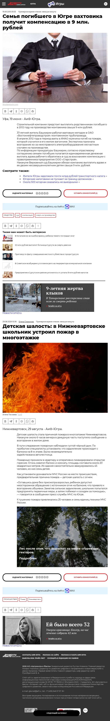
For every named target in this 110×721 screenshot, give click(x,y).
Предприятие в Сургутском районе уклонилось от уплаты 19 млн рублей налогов (51, 273)
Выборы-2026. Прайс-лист (33, 658)
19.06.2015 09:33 (9, 12)
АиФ (20, 414)
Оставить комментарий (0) (86, 193)
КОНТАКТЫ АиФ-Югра (31, 655)
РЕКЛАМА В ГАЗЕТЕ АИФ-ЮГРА (73, 655)
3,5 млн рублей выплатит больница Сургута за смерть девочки (43, 245)
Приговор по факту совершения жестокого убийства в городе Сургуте (46, 254)
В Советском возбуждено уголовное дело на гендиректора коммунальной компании (53, 263)
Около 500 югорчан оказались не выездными (50, 182)
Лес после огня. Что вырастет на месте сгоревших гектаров (59, 550)
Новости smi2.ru (12, 313)
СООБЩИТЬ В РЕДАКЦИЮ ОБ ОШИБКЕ (62, 658)
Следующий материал (57, 713)
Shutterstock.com (10, 104)
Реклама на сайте (51, 655)
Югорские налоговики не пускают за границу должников (57, 179)
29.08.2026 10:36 (9, 322)
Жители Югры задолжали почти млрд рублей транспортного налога (64, 176)
